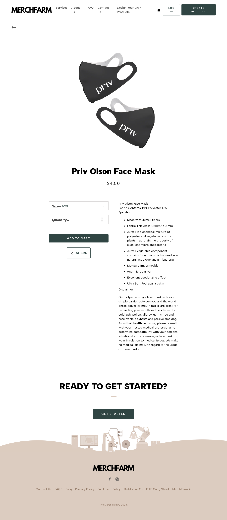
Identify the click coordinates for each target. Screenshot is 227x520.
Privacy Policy (84, 489)
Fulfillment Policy (109, 489)
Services (61, 7)
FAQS (58, 489)
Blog (69, 489)
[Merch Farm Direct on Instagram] (117, 479)
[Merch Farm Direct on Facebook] (110, 479)
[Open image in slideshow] (113, 97)
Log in (171, 10)
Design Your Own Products (129, 10)
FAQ (91, 7)
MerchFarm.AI (181, 489)
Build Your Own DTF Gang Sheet (146, 489)
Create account (198, 10)
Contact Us (103, 10)
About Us (75, 10)
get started (113, 414)
